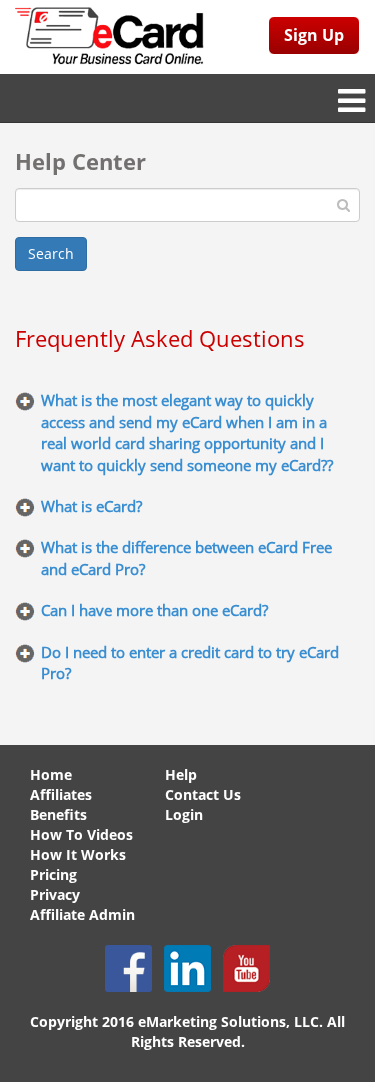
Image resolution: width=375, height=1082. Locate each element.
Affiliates (61, 794)
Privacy (55, 894)
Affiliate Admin (82, 914)
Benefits (58, 814)
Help (181, 774)
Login (184, 814)
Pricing (53, 874)
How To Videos (81, 834)
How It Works (78, 854)
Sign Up (314, 35)
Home (51, 774)
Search (51, 253)
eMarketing (177, 1021)
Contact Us (203, 794)
